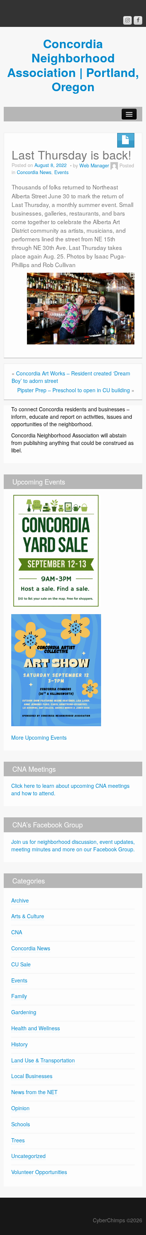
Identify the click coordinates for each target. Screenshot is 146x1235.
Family (19, 996)
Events (61, 172)
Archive (20, 900)
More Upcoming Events (39, 737)
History (19, 1044)
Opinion (20, 1108)
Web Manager (94, 165)
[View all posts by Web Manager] (114, 165)
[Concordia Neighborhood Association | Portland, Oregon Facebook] (138, 20)
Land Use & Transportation (43, 1060)
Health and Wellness (35, 1028)
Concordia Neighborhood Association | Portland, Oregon (73, 65)
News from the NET (34, 1092)
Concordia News (34, 172)
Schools (20, 1124)
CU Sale (21, 964)
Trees (18, 1140)
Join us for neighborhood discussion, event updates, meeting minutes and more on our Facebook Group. (73, 845)
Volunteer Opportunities (39, 1172)
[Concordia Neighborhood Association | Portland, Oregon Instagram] (127, 20)
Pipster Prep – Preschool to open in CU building (73, 390)
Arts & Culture (27, 916)
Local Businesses (31, 1076)
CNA (16, 932)
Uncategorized (28, 1156)
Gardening (23, 1012)
